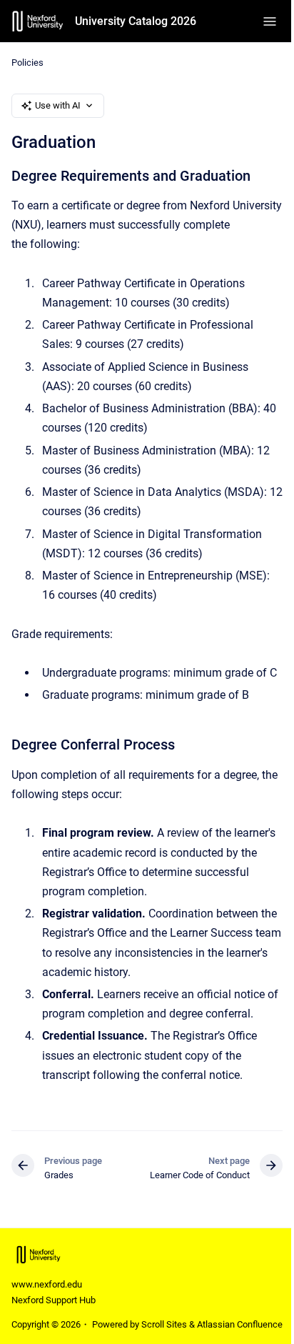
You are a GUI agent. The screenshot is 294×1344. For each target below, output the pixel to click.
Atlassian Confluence (240, 1324)
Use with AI (58, 105)
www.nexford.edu (46, 1284)
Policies (27, 62)
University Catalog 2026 (135, 21)
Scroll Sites (164, 1324)
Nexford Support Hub (53, 1300)
